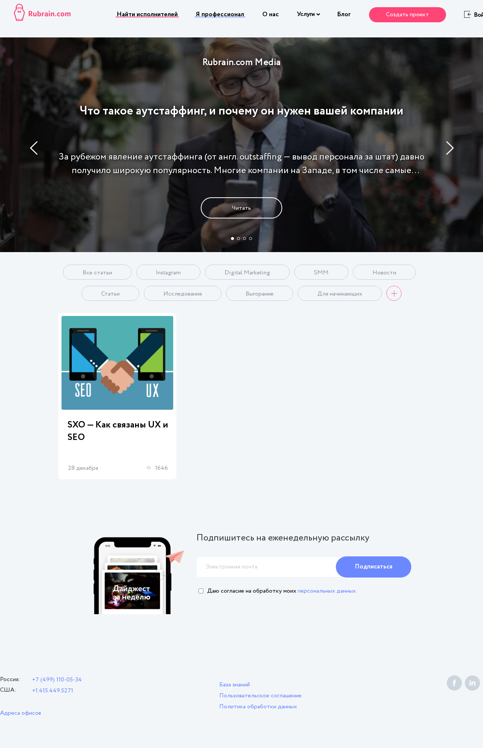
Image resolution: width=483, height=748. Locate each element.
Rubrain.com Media (241, 62)
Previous (34, 148)
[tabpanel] (241, 144)
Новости (384, 272)
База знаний (234, 684)
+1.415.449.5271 (52, 690)
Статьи (110, 294)
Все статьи (97, 272)
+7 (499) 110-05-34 (57, 679)
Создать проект (407, 14)
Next (450, 148)
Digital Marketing (247, 272)
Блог (344, 14)
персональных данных (327, 591)
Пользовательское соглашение (260, 695)
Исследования (182, 294)
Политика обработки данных (258, 706)
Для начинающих (339, 294)
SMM (321, 272)
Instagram (168, 272)
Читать (241, 208)
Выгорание (260, 294)
